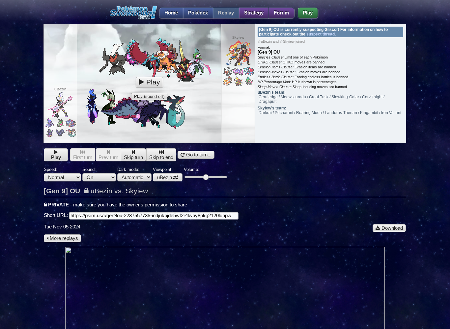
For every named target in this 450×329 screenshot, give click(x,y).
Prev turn (108, 157)
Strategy (254, 12)
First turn (82, 157)
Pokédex (198, 12)
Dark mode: (128, 169)
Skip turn (133, 157)
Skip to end (161, 157)
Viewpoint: (163, 173)
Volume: (191, 169)
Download (391, 228)
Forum (281, 12)
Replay (226, 12)
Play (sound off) (149, 96)
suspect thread (320, 34)
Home (171, 12)
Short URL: (56, 215)
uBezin (164, 177)
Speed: (50, 169)
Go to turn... (198, 154)
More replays (63, 238)
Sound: (89, 169)
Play (308, 12)
